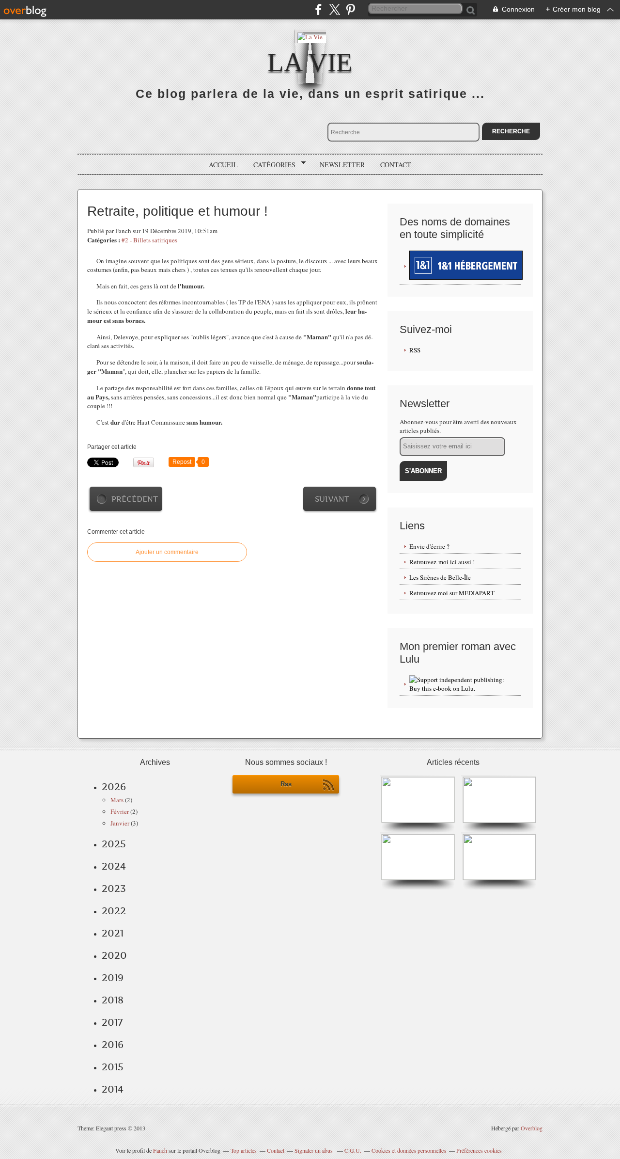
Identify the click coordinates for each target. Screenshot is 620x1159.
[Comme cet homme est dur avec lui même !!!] (499, 820)
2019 (113, 978)
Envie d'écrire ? (429, 546)
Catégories (271, 165)
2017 (112, 1022)
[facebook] (318, 9)
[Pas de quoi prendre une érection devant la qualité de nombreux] (418, 820)
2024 (114, 866)
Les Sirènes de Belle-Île (440, 577)
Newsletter (342, 164)
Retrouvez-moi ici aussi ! (442, 561)
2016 (113, 1044)
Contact (395, 164)
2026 (114, 787)
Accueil (223, 164)
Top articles (244, 1150)
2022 (114, 911)
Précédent (134, 499)
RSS (414, 350)
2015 (113, 1067)
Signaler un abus (314, 1150)
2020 (114, 955)
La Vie (310, 62)
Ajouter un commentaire (167, 552)
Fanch (160, 1150)
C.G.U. (352, 1150)
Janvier (119, 823)
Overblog (531, 1128)
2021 (113, 933)
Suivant (332, 499)
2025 (114, 844)
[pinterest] (350, 9)
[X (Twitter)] (334, 9)
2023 (114, 888)
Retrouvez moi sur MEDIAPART (452, 592)
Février (119, 811)
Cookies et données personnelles (409, 1150)
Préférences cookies (479, 1150)
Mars (117, 799)
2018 (113, 1000)
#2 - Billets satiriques (149, 240)
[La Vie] (310, 36)
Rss (286, 784)
